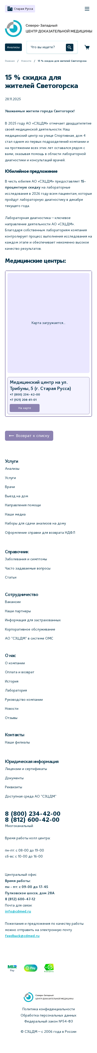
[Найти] (69, 47)
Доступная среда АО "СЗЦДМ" (30, 796)
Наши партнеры (18, 611)
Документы (14, 778)
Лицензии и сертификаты (26, 768)
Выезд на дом (16, 496)
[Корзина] (87, 47)
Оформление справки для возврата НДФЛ (40, 532)
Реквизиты (13, 787)
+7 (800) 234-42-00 (25, 394)
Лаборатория (16, 690)
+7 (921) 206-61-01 (23, 400)
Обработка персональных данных (48, 1015)
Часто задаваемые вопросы (27, 568)
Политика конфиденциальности (48, 1009)
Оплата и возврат (19, 672)
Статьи (10, 577)
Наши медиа (15, 514)
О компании (15, 663)
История (11, 681)
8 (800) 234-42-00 (32, 814)
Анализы (13, 47)
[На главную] (48, 28)
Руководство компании (24, 699)
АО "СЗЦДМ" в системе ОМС (29, 638)
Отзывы (11, 718)
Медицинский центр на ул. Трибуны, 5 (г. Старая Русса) (40, 385)
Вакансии (13, 602)
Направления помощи (23, 505)
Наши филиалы (17, 742)
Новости (11, 708)
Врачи (10, 486)
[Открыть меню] (87, 9)
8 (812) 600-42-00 (32, 820)
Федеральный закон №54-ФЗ (48, 1021)
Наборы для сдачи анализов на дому (35, 523)
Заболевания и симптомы (26, 559)
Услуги (10, 478)
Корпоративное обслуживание (30, 629)
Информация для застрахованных (33, 620)
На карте (24, 408)
